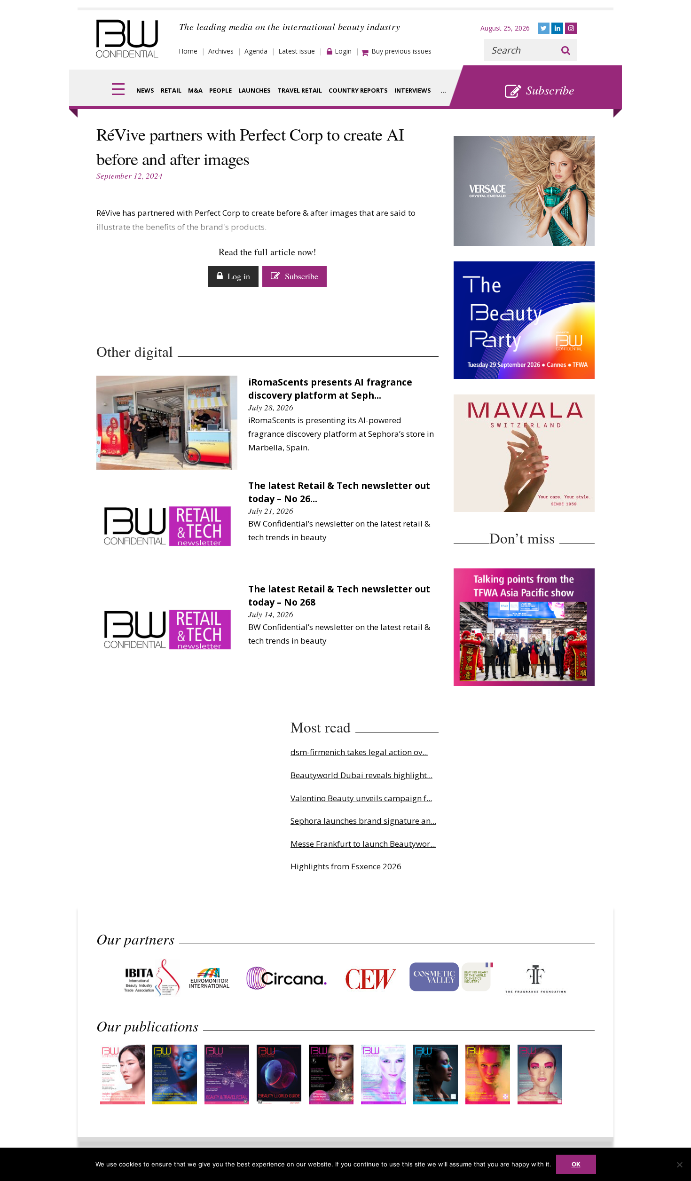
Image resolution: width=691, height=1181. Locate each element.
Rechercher (566, 50)
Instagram (571, 28)
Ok (576, 1164)
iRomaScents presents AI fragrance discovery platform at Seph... (330, 389)
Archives (221, 51)
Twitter (544, 28)
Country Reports (358, 90)
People (220, 90)
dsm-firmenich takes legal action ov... (359, 752)
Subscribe (550, 89)
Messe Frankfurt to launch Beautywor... (363, 843)
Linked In (557, 28)
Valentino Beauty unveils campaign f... (361, 798)
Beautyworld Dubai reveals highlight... (361, 775)
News (145, 90)
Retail (171, 90)
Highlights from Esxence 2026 (346, 866)
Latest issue (296, 51)
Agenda (255, 51)
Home (188, 51)
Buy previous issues (401, 51)
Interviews (412, 90)
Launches (254, 90)
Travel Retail (299, 90)
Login (343, 51)
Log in (239, 276)
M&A (195, 90)
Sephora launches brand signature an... (363, 820)
